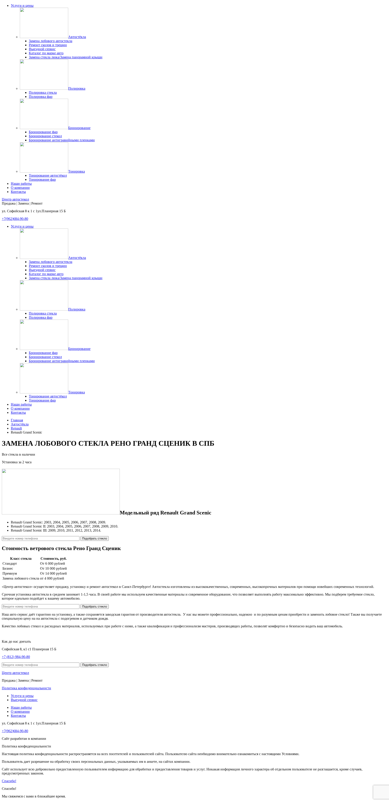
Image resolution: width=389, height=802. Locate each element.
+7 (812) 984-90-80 (16, 657)
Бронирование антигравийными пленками (62, 140)
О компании (20, 188)
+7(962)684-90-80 (15, 219)
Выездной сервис (42, 49)
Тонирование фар (42, 179)
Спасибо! (9, 781)
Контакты (18, 192)
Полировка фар (40, 96)
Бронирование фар (43, 132)
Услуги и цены (22, 5)
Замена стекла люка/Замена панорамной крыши (65, 57)
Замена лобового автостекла (50, 41)
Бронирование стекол (45, 136)
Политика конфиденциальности (26, 688)
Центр (15, 199)
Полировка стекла (43, 92)
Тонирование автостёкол (48, 175)
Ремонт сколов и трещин (48, 45)
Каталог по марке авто (46, 53)
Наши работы (21, 183)
